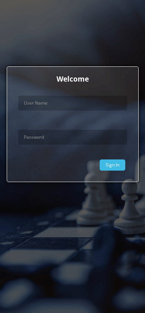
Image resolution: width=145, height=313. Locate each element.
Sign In (112, 165)
